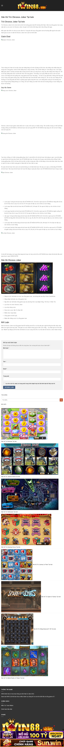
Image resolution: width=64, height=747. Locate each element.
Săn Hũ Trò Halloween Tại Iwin (9, 512)
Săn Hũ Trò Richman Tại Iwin (9, 441)
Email (5, 369)
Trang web (6, 376)
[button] (2, 5)
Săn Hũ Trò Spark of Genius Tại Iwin (51, 596)
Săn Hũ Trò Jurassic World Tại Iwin (10, 476)
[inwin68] (32, 5)
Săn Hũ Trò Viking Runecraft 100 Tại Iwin (45, 629)
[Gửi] (61, 399)
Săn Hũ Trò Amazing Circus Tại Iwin (10, 547)
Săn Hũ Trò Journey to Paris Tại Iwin (42, 564)
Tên (4, 361)
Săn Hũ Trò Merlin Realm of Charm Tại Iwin (12, 678)
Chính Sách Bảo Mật (6, 709)
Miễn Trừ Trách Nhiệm (7, 705)
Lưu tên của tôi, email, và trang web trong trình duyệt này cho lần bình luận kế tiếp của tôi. (30, 383)
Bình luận (6, 348)
